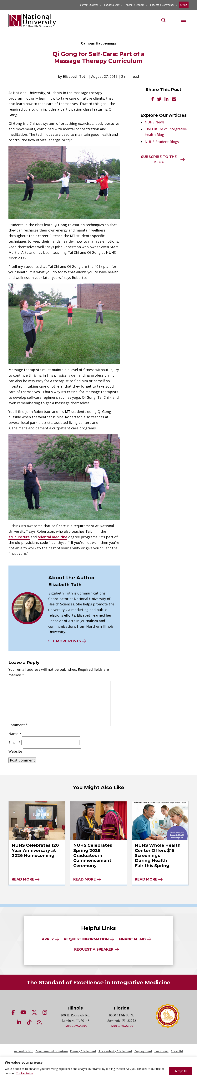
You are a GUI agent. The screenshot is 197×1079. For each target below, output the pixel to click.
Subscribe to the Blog (159, 159)
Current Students (89, 5)
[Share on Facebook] (152, 99)
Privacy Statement (83, 1051)
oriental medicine (52, 537)
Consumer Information (52, 1051)
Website (15, 751)
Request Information (86, 939)
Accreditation (23, 1051)
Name (14, 733)
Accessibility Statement (115, 1051)
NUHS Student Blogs (162, 141)
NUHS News (154, 122)
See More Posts (64, 641)
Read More (23, 879)
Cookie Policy (24, 1073)
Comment (18, 725)
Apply (48, 939)
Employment (143, 1051)
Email (14, 742)
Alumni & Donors (135, 5)
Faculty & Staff (111, 5)
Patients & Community (162, 5)
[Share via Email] (174, 99)
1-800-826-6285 (75, 1026)
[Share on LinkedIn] (166, 99)
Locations (161, 1051)
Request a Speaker (94, 949)
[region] (98, 1068)
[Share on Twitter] (159, 99)
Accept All (180, 1071)
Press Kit (177, 1051)
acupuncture (19, 537)
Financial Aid (132, 939)
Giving (183, 5)
